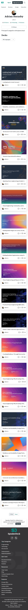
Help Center (4, 570)
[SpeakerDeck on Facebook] (12, 537)
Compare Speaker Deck (7, 574)
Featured (3, 7)
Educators (4, 561)
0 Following (14, 22)
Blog (2, 572)
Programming (5, 544)
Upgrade (18, 523)
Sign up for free (17, 2)
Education (23, 7)
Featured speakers (6, 553)
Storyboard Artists (6, 559)
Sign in (9, 2)
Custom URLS (5, 586)
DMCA (20, 605)
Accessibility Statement (14, 606)
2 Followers (21, 22)
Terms (11, 605)
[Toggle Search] (24, 2)
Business (10, 7)
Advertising (4, 576)
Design (17, 7)
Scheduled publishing (6, 588)
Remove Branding (6, 590)
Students (3, 563)
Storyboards (4, 548)
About (7, 605)
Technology (4, 546)
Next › (16, 514)
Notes (3, 594)
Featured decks (5, 551)
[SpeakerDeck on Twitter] (16, 537)
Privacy (15, 605)
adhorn (6, 85)
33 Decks (6, 22)
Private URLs (4, 582)
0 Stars (15, 27)
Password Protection (6, 584)
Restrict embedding (6, 592)
